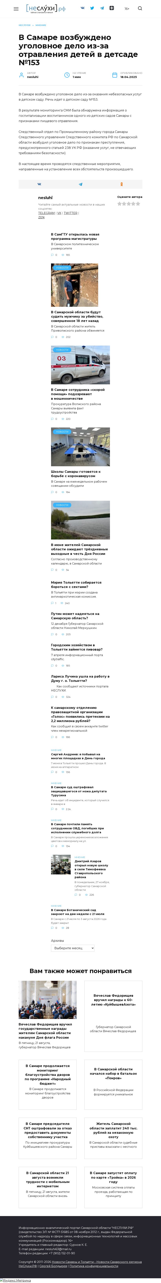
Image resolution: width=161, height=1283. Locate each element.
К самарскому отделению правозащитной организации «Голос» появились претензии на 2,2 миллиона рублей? (80, 714)
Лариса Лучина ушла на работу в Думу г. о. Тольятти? (80, 678)
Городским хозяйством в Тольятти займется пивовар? (76, 647)
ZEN (41, 217)
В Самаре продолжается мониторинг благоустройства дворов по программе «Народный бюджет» (48, 1075)
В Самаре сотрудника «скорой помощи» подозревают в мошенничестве (78, 394)
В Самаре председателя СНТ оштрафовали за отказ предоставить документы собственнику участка (48, 1130)
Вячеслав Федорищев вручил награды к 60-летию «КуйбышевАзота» (113, 1000)
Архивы (57, 941)
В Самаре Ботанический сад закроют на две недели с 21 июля (77, 912)
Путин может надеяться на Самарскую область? (75, 616)
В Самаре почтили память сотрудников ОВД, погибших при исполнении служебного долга (77, 828)
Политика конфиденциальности (94, 1266)
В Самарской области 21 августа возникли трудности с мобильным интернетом (48, 1179)
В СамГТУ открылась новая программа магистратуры (75, 236)
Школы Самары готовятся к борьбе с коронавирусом (76, 474)
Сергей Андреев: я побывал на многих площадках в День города (78, 756)
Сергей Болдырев (53, 1266)
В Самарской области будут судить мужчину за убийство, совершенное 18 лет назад (77, 316)
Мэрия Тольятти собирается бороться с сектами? (76, 585)
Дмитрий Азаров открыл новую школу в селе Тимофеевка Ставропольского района (91, 869)
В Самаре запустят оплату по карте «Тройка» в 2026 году (113, 1177)
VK (59, 213)
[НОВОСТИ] (74, 304)
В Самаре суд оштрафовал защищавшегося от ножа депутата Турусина (79, 791)
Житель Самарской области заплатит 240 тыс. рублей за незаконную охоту (113, 1130)
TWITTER (70, 213)
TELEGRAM (46, 213)
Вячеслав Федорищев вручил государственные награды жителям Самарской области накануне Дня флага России (45, 1030)
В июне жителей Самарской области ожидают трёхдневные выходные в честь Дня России (79, 549)
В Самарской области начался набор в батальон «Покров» (113, 1073)
